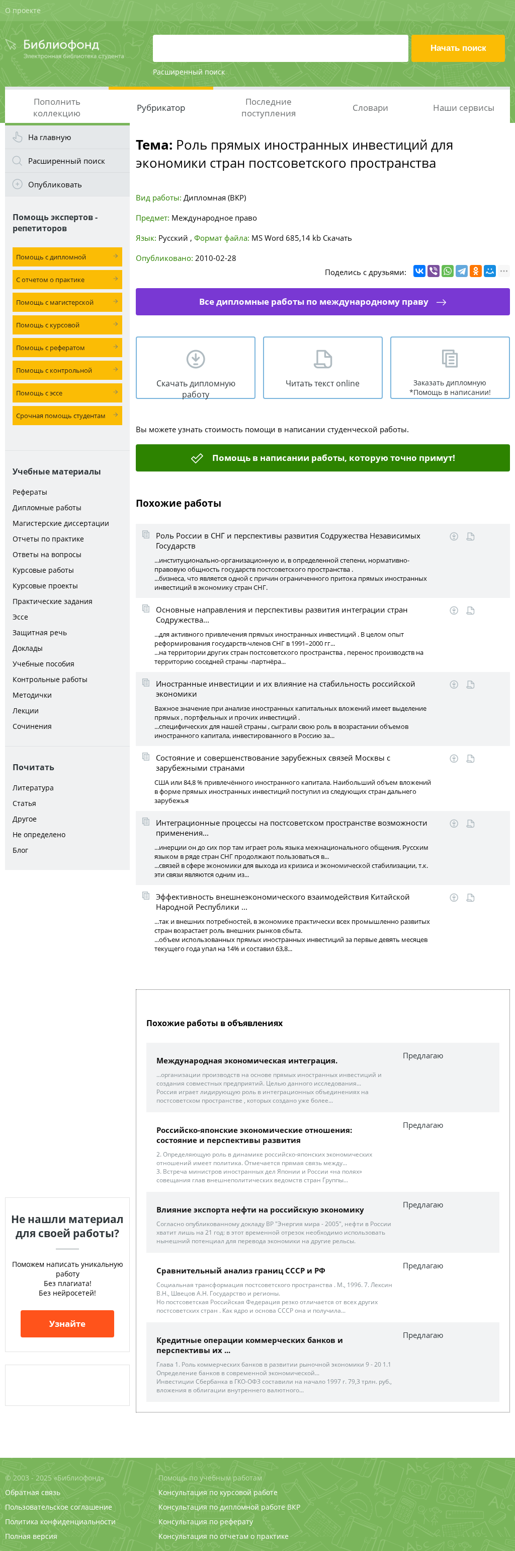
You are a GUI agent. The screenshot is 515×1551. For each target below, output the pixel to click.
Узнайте (67, 1323)
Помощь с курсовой (47, 324)
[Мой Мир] (490, 271)
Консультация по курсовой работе (218, 1492)
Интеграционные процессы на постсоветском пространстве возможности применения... (291, 828)
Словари (370, 107)
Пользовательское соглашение (58, 1507)
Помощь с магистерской (55, 302)
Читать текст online (323, 383)
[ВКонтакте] (419, 271)
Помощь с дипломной (51, 256)
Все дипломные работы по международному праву (313, 301)
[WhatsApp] (448, 271)
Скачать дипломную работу (195, 388)
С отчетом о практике (50, 279)
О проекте (23, 10)
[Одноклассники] (476, 271)
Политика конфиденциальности (60, 1521)
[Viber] (433, 271)
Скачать (337, 238)
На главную (49, 137)
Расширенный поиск (189, 72)
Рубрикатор (161, 107)
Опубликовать (55, 184)
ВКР (293, 1507)
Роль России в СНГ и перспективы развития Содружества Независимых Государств (288, 540)
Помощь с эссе (39, 392)
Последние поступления (268, 107)
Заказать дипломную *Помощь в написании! (450, 387)
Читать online (470, 536)
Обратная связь (32, 1492)
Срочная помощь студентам (61, 415)
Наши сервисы (463, 107)
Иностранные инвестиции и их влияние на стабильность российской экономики (285, 689)
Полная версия (31, 1536)
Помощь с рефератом (50, 347)
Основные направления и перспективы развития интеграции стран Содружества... (282, 614)
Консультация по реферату (205, 1521)
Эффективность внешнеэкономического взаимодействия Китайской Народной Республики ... (283, 902)
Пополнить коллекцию (56, 107)
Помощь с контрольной (54, 370)
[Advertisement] (67, 1034)
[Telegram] (462, 271)
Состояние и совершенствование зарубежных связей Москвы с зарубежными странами (273, 763)
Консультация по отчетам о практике (223, 1536)
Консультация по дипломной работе (221, 1507)
